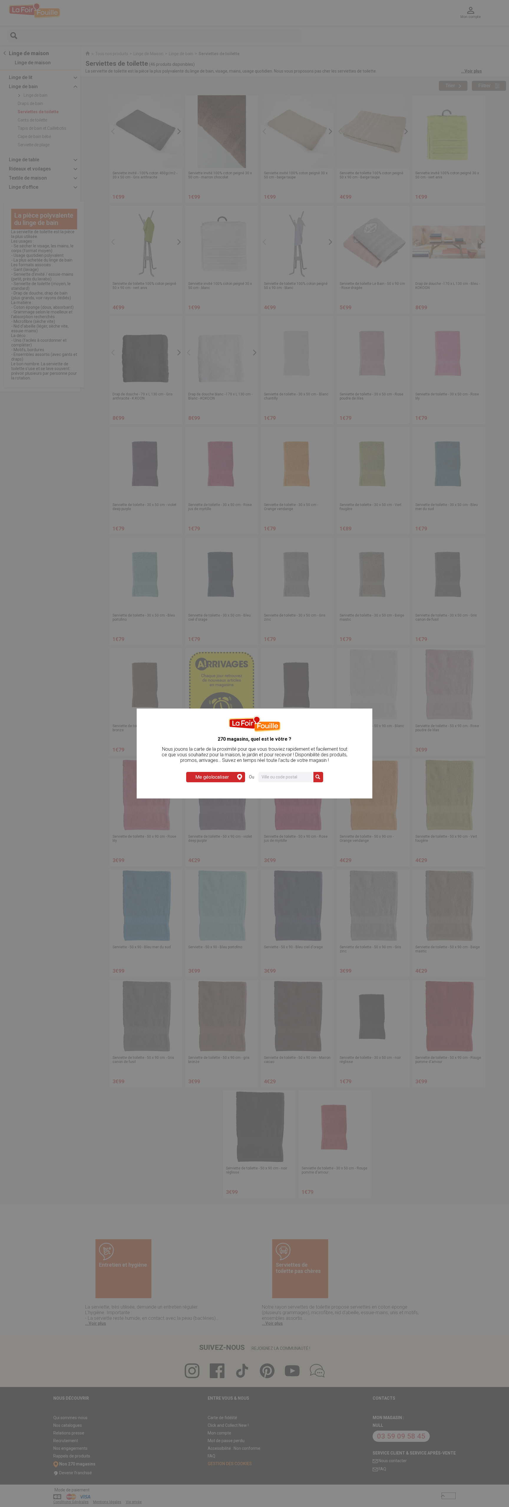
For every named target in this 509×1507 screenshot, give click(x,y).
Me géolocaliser (212, 777)
